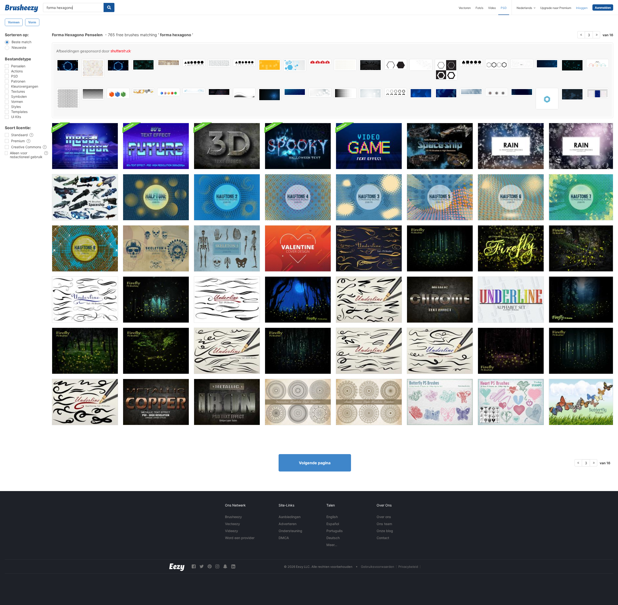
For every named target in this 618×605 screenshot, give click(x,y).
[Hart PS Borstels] (511, 402)
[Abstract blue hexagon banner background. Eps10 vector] (294, 65)
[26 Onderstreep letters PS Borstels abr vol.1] (511, 299)
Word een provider (239, 538)
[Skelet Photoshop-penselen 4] (156, 248)
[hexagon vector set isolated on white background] (496, 64)
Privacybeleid (408, 567)
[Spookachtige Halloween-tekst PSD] (298, 146)
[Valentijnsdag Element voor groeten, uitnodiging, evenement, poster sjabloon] (298, 248)
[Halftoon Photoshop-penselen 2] (227, 197)
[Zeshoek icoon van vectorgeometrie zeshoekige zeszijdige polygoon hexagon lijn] (395, 64)
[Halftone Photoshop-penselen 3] (369, 197)
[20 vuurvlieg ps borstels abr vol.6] (581, 351)
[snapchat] (225, 566)
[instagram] (217, 566)
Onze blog (385, 531)
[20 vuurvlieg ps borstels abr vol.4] (440, 248)
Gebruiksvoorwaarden (377, 567)
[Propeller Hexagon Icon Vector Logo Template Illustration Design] (547, 98)
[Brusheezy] (21, 8)
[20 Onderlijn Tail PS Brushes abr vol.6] (227, 351)
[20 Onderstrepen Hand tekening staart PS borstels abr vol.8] (440, 351)
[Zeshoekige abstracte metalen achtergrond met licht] (370, 65)
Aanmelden (603, 7)
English (332, 517)
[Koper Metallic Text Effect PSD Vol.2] (156, 402)
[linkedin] (233, 566)
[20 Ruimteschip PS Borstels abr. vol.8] (85, 197)
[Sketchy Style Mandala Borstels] (369, 402)
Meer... (331, 545)
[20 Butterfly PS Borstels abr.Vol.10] (581, 402)
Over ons (384, 517)
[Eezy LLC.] (176, 566)
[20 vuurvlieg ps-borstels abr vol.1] (581, 299)
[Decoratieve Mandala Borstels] (298, 402)
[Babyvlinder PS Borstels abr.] (440, 402)
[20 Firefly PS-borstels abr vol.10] (581, 248)
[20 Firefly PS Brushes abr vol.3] (156, 299)
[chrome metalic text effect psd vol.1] (440, 299)
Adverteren (287, 524)
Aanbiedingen (290, 517)
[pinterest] (209, 566)
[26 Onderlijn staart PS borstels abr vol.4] (369, 248)
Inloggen (582, 8)
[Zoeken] (109, 7)
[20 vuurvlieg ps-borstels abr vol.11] (511, 248)
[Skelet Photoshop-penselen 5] (227, 248)
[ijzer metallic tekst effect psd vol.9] (227, 402)
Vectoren (465, 8)
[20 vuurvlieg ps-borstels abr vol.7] (298, 351)
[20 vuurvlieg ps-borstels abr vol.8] (156, 351)
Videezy (231, 531)
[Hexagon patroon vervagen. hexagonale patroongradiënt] (345, 93)
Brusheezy (233, 517)
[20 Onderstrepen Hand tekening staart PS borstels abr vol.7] (369, 351)
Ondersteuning (290, 531)
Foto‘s (479, 8)
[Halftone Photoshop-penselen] (156, 197)
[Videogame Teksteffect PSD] (369, 146)
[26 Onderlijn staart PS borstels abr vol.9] (85, 402)
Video (492, 8)
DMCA (284, 538)
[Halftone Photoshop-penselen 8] (85, 248)
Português (334, 531)
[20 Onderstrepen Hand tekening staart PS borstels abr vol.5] (369, 299)
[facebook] (194, 566)
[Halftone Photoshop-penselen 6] (511, 197)
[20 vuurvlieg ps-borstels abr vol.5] (511, 351)
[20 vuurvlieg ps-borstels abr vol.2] (298, 299)
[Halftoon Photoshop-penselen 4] (298, 197)
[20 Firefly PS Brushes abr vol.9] (85, 351)
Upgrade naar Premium (555, 8)
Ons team (384, 524)
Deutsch (333, 538)
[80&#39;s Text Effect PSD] (85, 146)
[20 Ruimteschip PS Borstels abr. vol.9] (440, 146)
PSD (504, 8)
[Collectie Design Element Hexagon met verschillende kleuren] (168, 92)
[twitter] (201, 566)
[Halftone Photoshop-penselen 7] (581, 197)
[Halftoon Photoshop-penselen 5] (440, 197)
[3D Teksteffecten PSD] (227, 146)
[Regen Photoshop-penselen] (511, 146)
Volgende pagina (314, 462)
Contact (383, 538)
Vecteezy (232, 524)
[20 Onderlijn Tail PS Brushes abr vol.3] (85, 299)
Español (332, 524)
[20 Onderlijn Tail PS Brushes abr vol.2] (227, 299)
